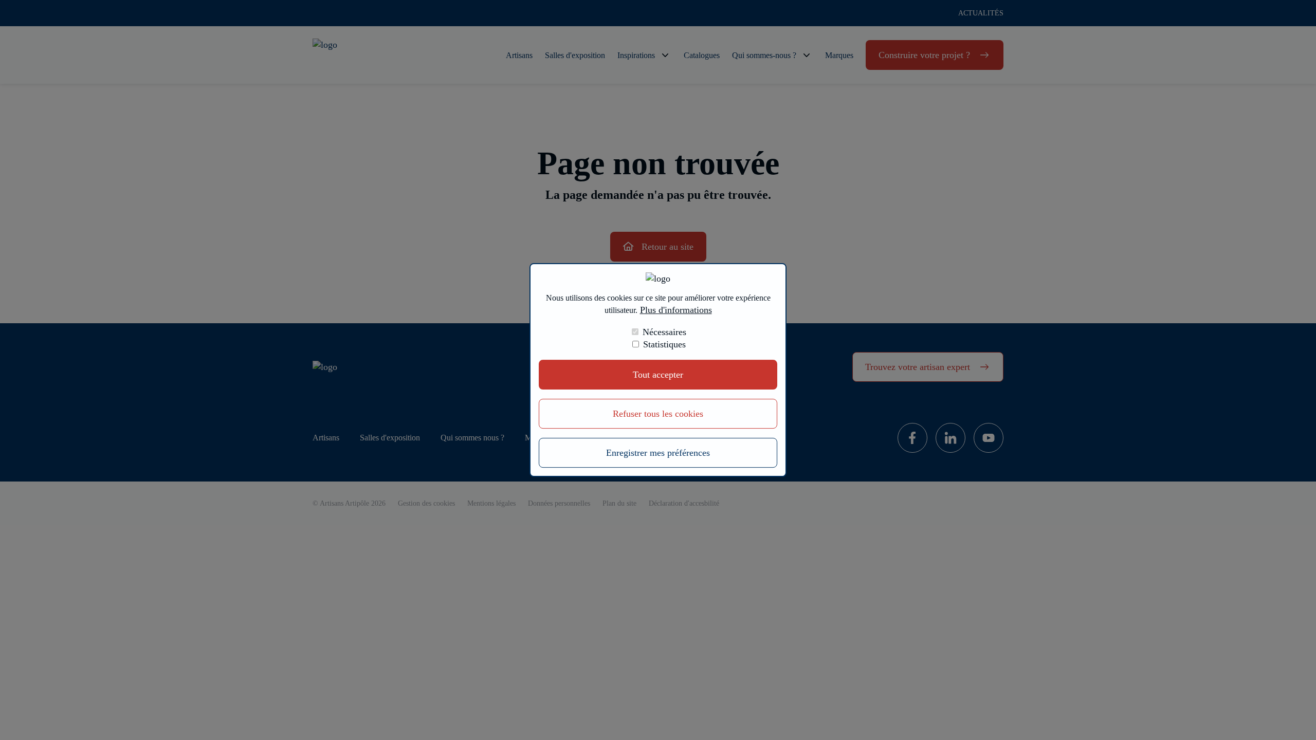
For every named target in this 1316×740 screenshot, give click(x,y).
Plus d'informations (676, 310)
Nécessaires (664, 332)
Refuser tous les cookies (658, 414)
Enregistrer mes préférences (658, 453)
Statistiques (664, 344)
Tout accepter (658, 374)
